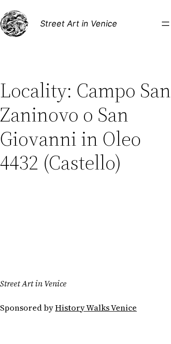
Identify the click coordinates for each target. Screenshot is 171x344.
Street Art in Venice (78, 23)
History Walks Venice (96, 307)
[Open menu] (165, 23)
